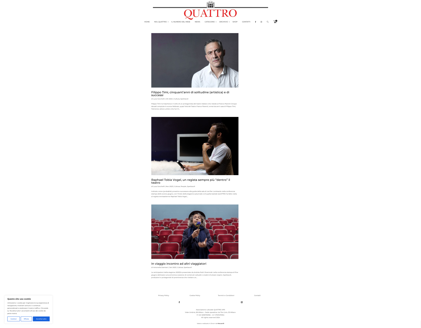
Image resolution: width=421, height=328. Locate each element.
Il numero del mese (180, 22)
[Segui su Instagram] (242, 302)
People (183, 186)
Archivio (223, 22)
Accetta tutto (41, 319)
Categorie (210, 22)
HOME (147, 22)
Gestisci (14, 319)
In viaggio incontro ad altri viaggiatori (178, 263)
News (197, 22)
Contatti (246, 22)
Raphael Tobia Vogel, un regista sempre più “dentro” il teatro (190, 181)
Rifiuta (26, 319)
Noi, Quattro (160, 22)
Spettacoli (184, 99)
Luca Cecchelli (159, 99)
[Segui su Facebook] (179, 302)
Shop (235, 22)
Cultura (177, 99)
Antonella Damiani (160, 267)
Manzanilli (221, 323)
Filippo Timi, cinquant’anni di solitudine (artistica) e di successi (190, 94)
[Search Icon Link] (269, 21)
